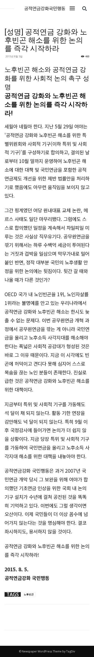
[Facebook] (9, 620)
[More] (20, 620)
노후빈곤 (29, 594)
